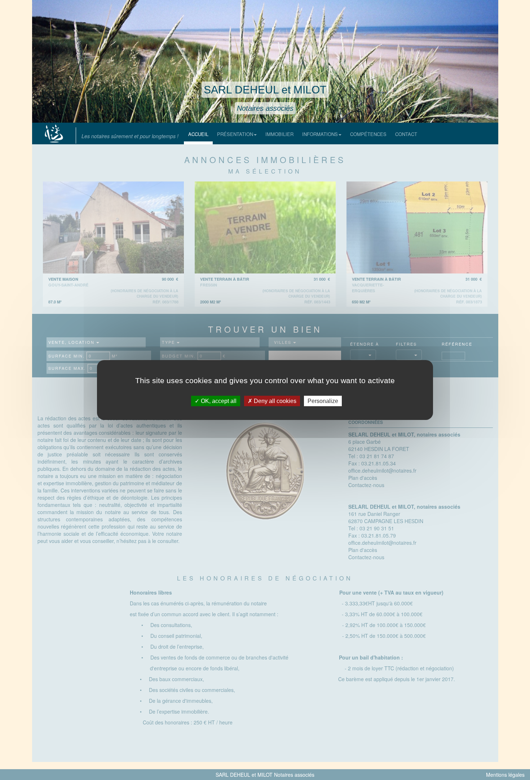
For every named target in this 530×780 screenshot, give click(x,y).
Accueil (198, 134)
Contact (406, 134)
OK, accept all (218, 401)
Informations (320, 134)
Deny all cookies (274, 401)
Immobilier (279, 134)
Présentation (235, 134)
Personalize (323, 401)
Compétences (368, 134)
